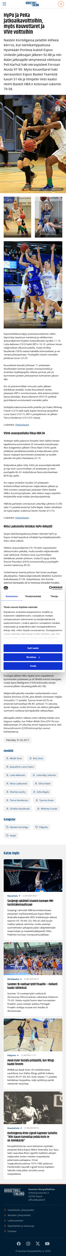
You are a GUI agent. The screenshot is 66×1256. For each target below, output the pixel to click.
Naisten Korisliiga (19, 827)
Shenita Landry (18, 791)
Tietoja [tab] (54, 596)
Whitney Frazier (49, 808)
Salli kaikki (33, 648)
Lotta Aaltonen (17, 775)
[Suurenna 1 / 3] (27, 200)
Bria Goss (38, 758)
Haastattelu (13, 1128)
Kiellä (33, 666)
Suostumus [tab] (12, 596)
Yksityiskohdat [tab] (33, 596)
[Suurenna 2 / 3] (58, 200)
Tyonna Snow (46, 800)
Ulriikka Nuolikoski (20, 808)
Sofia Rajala (43, 791)
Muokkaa (31, 657)
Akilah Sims (16, 758)
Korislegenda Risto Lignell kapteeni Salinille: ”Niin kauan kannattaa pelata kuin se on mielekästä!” (32, 1137)
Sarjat (13, 835)
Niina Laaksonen (18, 783)
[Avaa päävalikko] (4, 4)
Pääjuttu (43, 827)
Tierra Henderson (19, 800)
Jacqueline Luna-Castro (22, 766)
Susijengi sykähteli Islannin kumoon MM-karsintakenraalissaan (30, 903)
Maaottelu (12, 895)
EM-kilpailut (13, 979)
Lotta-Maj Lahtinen (46, 775)
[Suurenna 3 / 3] (58, 245)
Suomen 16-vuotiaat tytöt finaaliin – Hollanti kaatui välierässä (32, 986)
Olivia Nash (44, 783)
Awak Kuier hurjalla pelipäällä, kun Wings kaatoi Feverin (30, 1062)
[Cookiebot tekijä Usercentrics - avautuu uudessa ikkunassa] (49, 588)
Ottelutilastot (22, 424)
